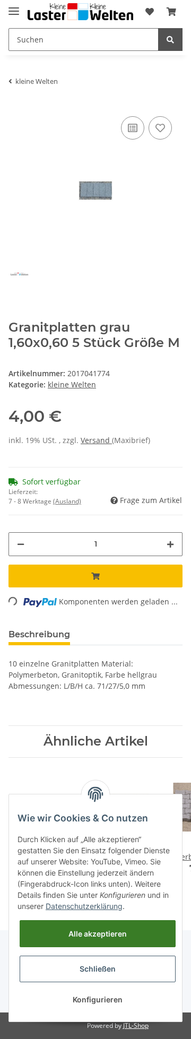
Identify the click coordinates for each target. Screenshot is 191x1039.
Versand (96, 440)
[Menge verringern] (20, 544)
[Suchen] (170, 39)
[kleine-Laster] (80, 12)
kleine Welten (72, 384)
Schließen (98, 968)
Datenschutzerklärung (84, 906)
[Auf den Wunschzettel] (160, 128)
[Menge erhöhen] (170, 544)
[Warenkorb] (171, 11)
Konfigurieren (98, 999)
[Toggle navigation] (13, 6)
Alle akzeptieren (97, 933)
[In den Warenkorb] (95, 576)
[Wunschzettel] (149, 11)
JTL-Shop (136, 1025)
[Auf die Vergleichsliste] (132, 128)
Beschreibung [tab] (39, 634)
